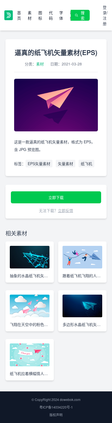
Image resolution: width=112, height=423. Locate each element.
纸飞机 (86, 163)
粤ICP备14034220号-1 (56, 407)
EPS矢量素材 (39, 163)
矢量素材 (65, 163)
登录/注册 (105, 15)
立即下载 (56, 197)
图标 (40, 15)
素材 (30, 15)
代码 (51, 15)
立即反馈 (65, 210)
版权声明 (56, 414)
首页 (19, 15)
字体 (61, 15)
